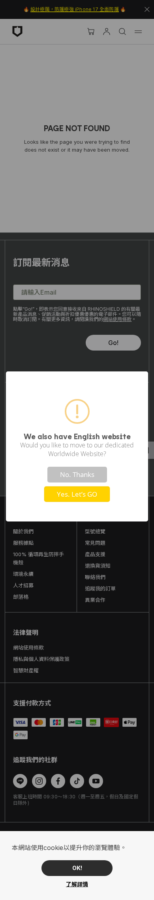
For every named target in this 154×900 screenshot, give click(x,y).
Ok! (77, 868)
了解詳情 (77, 884)
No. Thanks (77, 474)
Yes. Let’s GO (77, 494)
